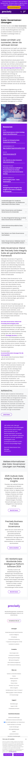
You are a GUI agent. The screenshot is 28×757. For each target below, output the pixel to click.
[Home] (6, 12)
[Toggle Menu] (24, 12)
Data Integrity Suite (14, 653)
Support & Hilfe (14, 706)
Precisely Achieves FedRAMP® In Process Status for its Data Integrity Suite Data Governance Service (13, 171)
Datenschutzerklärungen (14, 717)
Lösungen (14, 628)
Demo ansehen (14, 548)
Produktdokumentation (14, 708)
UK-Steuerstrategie (14, 695)
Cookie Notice (12, 751)
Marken (14, 731)
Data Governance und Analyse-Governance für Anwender (12, 211)
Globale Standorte (14, 678)
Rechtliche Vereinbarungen (14, 736)
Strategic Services (11, 335)
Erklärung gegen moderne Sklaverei (14, 692)
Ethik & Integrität (14, 688)
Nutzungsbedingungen (14, 729)
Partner (14, 676)
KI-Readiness (14, 637)
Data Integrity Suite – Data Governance (11, 180)
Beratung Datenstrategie (14, 657)
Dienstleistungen (14, 704)
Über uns (14, 670)
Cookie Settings (8, 754)
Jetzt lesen (6, 414)
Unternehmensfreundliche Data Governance (12, 226)
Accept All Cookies (18, 754)
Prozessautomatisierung (14, 639)
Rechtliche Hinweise (14, 714)
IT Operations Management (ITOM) (14, 641)
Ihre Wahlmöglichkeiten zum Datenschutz (15, 722)
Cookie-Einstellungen (14, 727)
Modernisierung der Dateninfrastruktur (14, 632)
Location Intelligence (14, 634)
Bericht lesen (14, 510)
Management (14, 680)
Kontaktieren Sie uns (14, 620)
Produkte (14, 649)
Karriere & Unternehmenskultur (14, 673)
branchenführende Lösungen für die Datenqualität (12, 354)
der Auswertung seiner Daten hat (11, 68)
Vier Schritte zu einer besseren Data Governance (12, 161)
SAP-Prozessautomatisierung (14, 664)
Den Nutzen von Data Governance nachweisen (13, 234)
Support (14, 700)
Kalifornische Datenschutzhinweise (14, 720)
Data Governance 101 (9, 154)
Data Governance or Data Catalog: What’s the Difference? (14, 133)
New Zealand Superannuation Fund (14, 148)
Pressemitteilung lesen (14, 7)
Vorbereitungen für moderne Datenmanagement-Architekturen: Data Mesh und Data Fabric (13, 202)
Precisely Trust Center (14, 685)
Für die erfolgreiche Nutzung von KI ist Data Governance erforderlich (14, 219)
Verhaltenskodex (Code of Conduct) (14, 690)
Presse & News (14, 683)
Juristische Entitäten (14, 734)
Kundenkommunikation (14, 644)
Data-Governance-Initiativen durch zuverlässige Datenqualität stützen (13, 242)
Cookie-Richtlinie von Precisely (14, 724)
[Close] (25, 739)
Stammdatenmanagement (14, 662)
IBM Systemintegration (14, 660)
